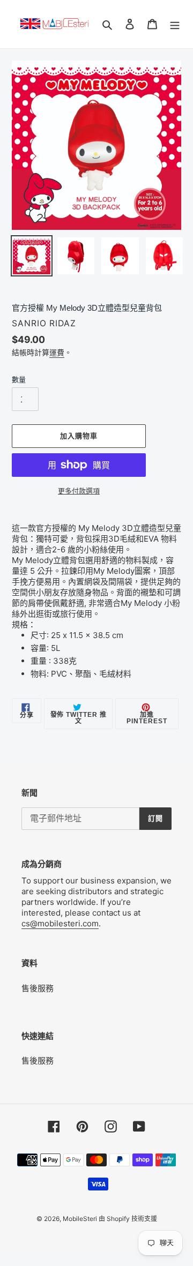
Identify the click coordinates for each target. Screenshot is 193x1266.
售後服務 (37, 988)
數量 (19, 379)
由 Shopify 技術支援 (128, 1219)
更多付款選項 (79, 490)
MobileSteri (81, 1219)
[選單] (175, 24)
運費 (56, 352)
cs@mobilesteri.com (60, 923)
